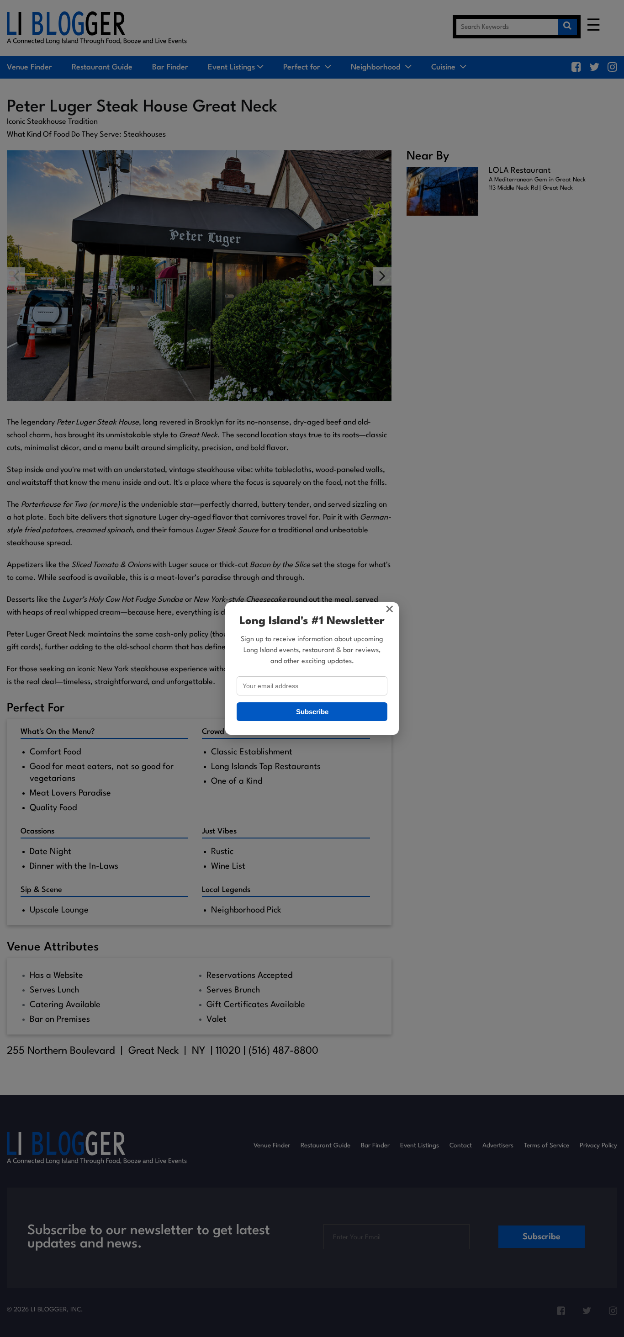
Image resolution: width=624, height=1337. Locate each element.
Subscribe (312, 712)
